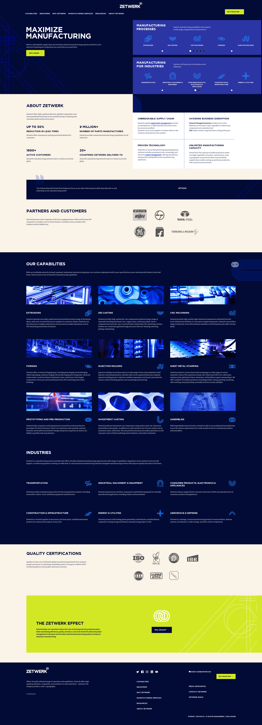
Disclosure (231, 716)
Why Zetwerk (59, 13)
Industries (45, 13)
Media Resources (197, 686)
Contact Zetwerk (198, 692)
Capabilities (31, 13)
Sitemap (191, 716)
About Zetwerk (116, 13)
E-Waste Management (215, 716)
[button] (190, 51)
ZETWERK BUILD (196, 697)
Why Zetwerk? (160, 630)
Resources (100, 13)
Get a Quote (34, 53)
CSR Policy (200, 716)
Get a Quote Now (233, 11)
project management (153, 155)
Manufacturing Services (80, 13)
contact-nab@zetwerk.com (200, 672)
